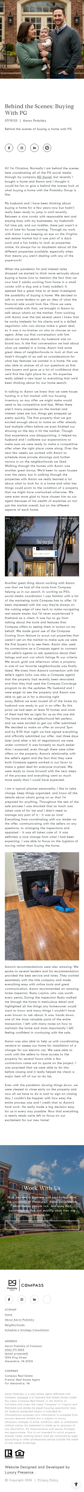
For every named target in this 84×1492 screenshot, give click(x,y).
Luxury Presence (19, 1472)
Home (8, 1314)
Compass (22, 1397)
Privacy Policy (48, 1480)
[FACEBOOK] (9, 148)
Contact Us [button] (42, 1225)
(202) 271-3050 (14, 1350)
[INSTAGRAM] (22, 148)
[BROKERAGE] (47, 148)
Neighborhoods (15, 1325)
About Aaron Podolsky (19, 1319)
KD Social (44, 177)
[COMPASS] (47, 1299)
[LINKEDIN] (34, 148)
